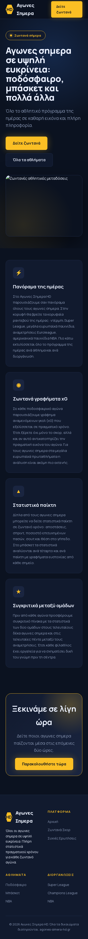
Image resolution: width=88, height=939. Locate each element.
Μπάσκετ (13, 893)
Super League (58, 884)
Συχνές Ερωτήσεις (62, 838)
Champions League (63, 893)
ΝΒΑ (9, 901)
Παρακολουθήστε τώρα (44, 764)
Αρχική (53, 821)
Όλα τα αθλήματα (29, 159)
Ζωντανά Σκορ (59, 830)
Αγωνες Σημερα (20, 9)
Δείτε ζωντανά (63, 9)
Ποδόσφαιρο (16, 884)
